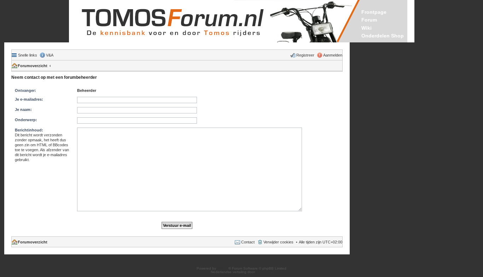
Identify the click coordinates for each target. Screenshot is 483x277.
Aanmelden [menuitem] (332, 55)
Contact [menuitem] (248, 242)
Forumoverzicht (32, 66)
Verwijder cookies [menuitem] (278, 242)
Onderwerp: (26, 120)
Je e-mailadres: (29, 99)
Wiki (366, 28)
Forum (369, 20)
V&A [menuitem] (49, 55)
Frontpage (373, 12)
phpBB (222, 268)
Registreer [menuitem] (305, 55)
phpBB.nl (263, 272)
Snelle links (27, 55)
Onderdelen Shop (382, 36)
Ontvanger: (25, 90)
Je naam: (23, 109)
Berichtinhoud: (29, 130)
